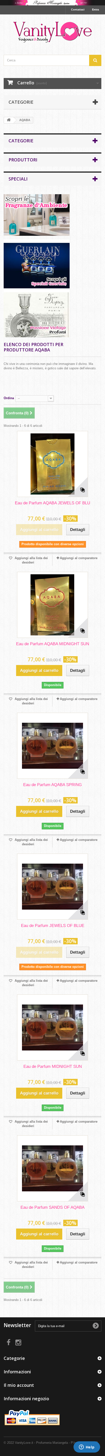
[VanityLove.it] (52, 30)
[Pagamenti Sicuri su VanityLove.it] (33, 1418)
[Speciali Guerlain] (52, 263)
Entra (95, 9)
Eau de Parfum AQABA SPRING (52, 784)
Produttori (23, 160)
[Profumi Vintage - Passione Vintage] (52, 312)
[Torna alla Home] (8, 120)
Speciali (18, 179)
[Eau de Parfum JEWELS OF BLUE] (52, 886)
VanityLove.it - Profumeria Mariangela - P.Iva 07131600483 (56, 1443)
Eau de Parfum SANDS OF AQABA (52, 1207)
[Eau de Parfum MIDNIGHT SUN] (52, 1027)
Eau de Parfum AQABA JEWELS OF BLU (52, 503)
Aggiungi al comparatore (78, 558)
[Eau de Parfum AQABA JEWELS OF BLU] (52, 464)
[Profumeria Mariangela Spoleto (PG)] (52, 2)
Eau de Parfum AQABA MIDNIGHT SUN (52, 644)
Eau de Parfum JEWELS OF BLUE (52, 925)
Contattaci (77, 9)
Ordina (9, 398)
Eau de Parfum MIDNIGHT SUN (52, 1066)
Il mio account (19, 1385)
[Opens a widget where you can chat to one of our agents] (86, 1447)
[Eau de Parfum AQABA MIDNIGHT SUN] (52, 604)
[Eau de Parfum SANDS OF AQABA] (52, 1168)
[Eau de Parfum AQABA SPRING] (52, 745)
